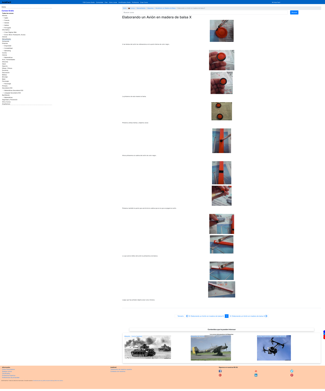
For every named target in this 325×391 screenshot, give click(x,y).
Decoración (5, 72)
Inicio (4, 7)
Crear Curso (144, 2)
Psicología (5, 81)
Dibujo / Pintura (7, 68)
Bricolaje (5, 77)
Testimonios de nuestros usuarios (121, 369)
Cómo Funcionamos (8, 369)
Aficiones (5, 62)
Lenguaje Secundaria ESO (12, 93)
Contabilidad (8, 48)
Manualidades (6, 39)
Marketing (7, 50)
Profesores (135, 2)
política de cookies (58, 380)
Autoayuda (5, 41)
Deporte (4, 66)
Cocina (4, 53)
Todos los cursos (7, 13)
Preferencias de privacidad (10, 377)
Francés (6, 20)
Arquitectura (6, 104)
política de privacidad (48, 380)
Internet (4, 37)
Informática (5, 30)
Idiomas (4, 15)
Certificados (6, 373)
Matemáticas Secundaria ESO (13, 90)
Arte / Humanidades (8, 59)
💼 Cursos (131, 8)
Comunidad (99, 2)
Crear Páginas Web (10, 32)
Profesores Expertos (8, 375)
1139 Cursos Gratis (89, 2)
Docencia (5, 70)
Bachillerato (6, 95)
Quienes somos (7, 371)
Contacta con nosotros (117, 371)
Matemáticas (8, 57)
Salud (4, 64)
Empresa (5, 43)
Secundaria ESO (7, 88)
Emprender (7, 46)
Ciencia (4, 55)
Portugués (7, 27)
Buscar (294, 12)
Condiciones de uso (37, 380)
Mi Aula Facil (276, 2)
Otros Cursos (6, 102)
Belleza (4, 75)
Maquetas (150, 8)
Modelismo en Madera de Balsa (165, 8)
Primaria (4, 86)
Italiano (6, 25)
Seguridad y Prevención (9, 99)
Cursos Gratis (8, 11)
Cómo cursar (113, 2)
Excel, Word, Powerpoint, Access (14, 35)
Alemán (6, 23)
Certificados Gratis (124, 2)
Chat (106, 2)
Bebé (3, 79)
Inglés (6, 18)
